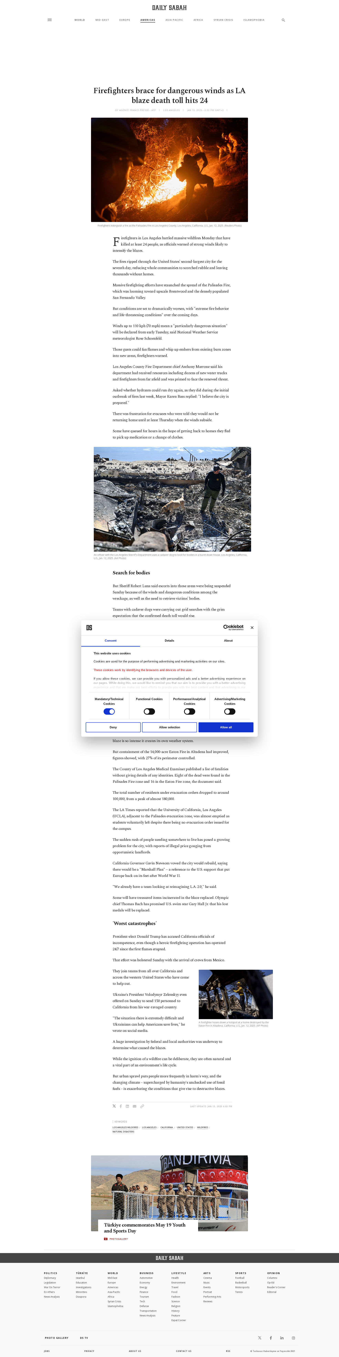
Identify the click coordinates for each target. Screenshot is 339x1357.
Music (206, 1282)
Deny (113, 727)
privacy (89, 1351)
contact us (183, 1351)
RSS (228, 1351)
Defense (144, 1306)
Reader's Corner (276, 1287)
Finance (144, 1292)
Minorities (81, 1292)
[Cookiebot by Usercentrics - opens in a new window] (226, 628)
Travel (174, 1287)
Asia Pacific (174, 20)
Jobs (47, 1351)
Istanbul (80, 1278)
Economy (145, 1282)
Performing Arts (212, 1296)
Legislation (50, 1282)
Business (147, 1273)
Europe (124, 20)
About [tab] (228, 640)
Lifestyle (178, 1273)
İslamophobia (115, 1306)
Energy (143, 1287)
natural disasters (123, 1131)
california (166, 1127)
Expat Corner (178, 1320)
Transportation (148, 1310)
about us (135, 1351)
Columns (272, 1278)
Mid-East (102, 20)
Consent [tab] (111, 640)
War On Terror (52, 1287)
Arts (207, 1273)
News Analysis (52, 1296)
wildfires (202, 1127)
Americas (147, 20)
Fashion (175, 1296)
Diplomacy (50, 1278)
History (175, 1310)
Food (174, 1292)
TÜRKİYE (82, 1273)
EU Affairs (49, 1292)
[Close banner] (252, 627)
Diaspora (81, 1296)
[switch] (149, 712)
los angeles (149, 1127)
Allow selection (169, 727)
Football (239, 1278)
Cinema (207, 1278)
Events (207, 1287)
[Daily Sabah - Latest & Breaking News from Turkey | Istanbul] (169, 7)
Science (175, 1301)
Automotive (146, 1278)
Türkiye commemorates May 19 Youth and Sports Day (144, 1228)
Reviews (207, 1301)
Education (81, 1282)
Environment (178, 1282)
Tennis (238, 1292)
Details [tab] (169, 640)
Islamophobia (253, 20)
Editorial (271, 1292)
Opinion (273, 1273)
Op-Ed (270, 1282)
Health (175, 1278)
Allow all (226, 727)
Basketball (241, 1282)
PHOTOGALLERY (119, 1239)
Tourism (144, 1296)
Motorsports (242, 1287)
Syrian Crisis (223, 20)
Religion (175, 1306)
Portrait (207, 1292)
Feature (175, 1315)
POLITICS (50, 1273)
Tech (142, 1301)
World (80, 20)
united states (185, 1127)
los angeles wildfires (125, 1127)
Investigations (83, 1287)
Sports (240, 1273)
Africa (198, 20)
